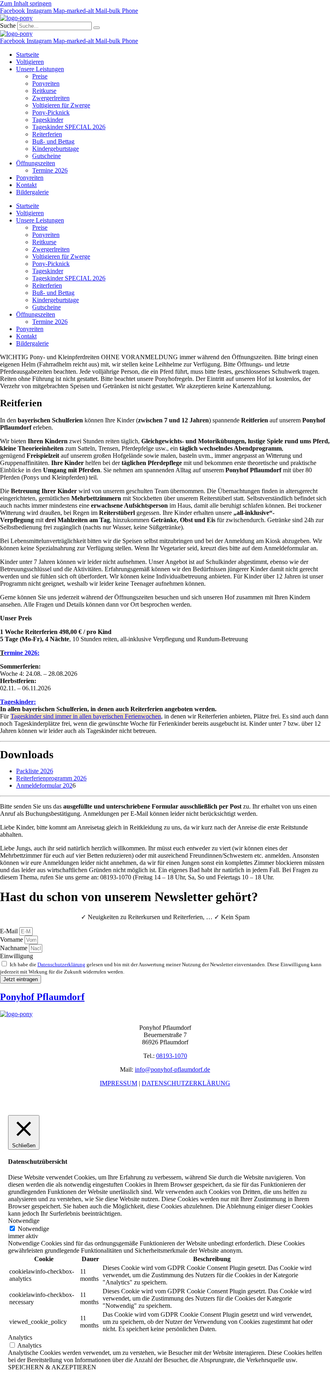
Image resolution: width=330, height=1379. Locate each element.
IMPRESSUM (118, 1083)
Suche (8, 25)
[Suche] (96, 28)
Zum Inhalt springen (26, 3)
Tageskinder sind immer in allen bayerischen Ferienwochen (85, 716)
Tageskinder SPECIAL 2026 (68, 126)
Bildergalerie (32, 192)
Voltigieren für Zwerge (61, 105)
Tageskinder (47, 119)
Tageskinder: (18, 701)
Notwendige (33, 1228)
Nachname (14, 948)
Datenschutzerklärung (61, 964)
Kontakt (26, 184)
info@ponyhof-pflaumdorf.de (172, 1069)
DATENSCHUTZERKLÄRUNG (186, 1083)
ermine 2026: (21, 652)
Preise (39, 76)
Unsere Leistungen (40, 69)
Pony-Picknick (51, 112)
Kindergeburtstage (55, 148)
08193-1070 (171, 1055)
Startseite (27, 54)
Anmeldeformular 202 (44, 785)
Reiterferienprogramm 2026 (51, 778)
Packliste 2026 (34, 771)
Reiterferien (47, 134)
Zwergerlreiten (51, 98)
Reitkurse (44, 90)
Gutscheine (46, 155)
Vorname (12, 939)
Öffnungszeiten (35, 163)
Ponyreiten (46, 83)
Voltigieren (30, 61)
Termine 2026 (50, 170)
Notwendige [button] (23, 1220)
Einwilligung (16, 956)
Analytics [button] (20, 1337)
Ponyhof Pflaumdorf (42, 997)
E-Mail (9, 931)
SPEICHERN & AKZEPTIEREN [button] (52, 1367)
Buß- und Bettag (53, 141)
